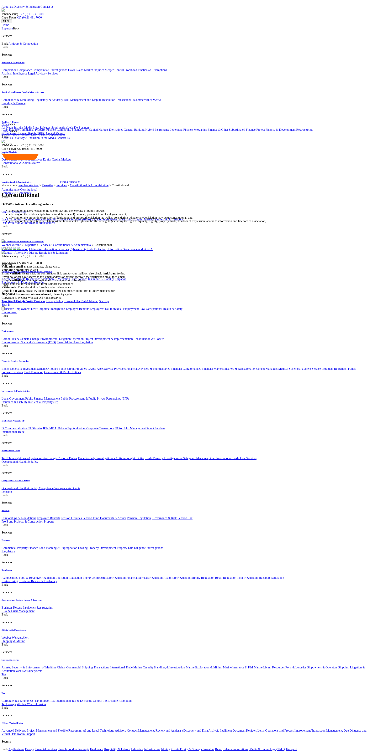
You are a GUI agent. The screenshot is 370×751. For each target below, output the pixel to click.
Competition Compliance (17, 70)
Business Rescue (12, 607)
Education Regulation (69, 577)
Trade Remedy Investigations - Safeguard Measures (176, 458)
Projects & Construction (28, 521)
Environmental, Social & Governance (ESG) (29, 342)
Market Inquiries (94, 70)
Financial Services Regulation (75, 342)
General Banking (134, 129)
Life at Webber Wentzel (16, 134)
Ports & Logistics (295, 667)
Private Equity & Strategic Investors (192, 749)
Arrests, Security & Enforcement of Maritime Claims (34, 667)
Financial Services (46, 749)
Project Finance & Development (275, 129)
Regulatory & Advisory (48, 99)
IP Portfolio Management (130, 428)
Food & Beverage (78, 749)
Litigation (120, 279)
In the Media (48, 138)
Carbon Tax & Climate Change (21, 338)
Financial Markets (213, 368)
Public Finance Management (42, 398)
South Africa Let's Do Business (70, 127)
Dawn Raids (75, 70)
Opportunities (56, 134)
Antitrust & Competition (23, 43)
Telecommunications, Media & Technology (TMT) (254, 749)
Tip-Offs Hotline (12, 301)
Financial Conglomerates (186, 368)
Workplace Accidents (67, 488)
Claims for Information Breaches (49, 249)
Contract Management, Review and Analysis (154, 730)
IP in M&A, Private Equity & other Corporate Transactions (78, 428)
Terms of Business (34, 301)
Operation (77, 338)
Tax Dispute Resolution (117, 700)
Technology (9, 704)
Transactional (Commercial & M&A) (138, 99)
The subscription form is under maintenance (80, 290)
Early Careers (39, 134)
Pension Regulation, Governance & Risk (152, 518)
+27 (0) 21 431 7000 (29, 17)
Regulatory (8, 551)
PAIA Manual (89, 301)
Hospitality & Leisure (117, 749)
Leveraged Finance (181, 129)
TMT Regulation (247, 577)
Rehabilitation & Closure (149, 338)
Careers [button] (6, 131)
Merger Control (114, 70)
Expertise (47, 185)
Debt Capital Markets (95, 129)
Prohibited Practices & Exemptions (145, 70)
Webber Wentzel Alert (15, 637)
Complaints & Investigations (50, 70)
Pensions (7, 491)
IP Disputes (35, 428)
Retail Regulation (225, 577)
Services (61, 185)
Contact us (46, 6)
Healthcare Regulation (177, 577)
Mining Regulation (202, 577)
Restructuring (304, 129)
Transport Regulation (271, 577)
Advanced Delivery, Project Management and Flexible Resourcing (42, 730)
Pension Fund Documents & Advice (104, 518)
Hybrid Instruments (157, 129)
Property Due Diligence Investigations (140, 547)
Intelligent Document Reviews (238, 730)
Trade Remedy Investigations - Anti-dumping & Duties (111, 458)
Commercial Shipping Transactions (87, 667)
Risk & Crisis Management (18, 611)
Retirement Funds (345, 368)
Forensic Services (12, 372)
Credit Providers (77, 368)
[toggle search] (3, 153)
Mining (165, 749)
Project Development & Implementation (108, 338)
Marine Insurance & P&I (238, 667)
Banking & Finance (13, 103)
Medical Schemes (289, 368)
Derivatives (116, 129)
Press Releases (41, 127)
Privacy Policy (54, 301)
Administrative (10, 189)
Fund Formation (33, 372)
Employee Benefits (77, 308)
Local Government (13, 398)
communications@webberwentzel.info (150, 276)
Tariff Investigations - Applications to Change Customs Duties (39, 458)
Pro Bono (7, 521)
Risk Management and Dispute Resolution (89, 99)
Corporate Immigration (51, 308)
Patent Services (155, 428)
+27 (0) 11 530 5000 (31, 14)
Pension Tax (185, 518)
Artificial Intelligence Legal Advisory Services (30, 73)
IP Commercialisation (15, 428)
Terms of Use (72, 301)
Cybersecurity (78, 249)
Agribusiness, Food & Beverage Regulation (28, 577)
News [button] (5, 124)
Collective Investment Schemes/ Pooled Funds (38, 368)
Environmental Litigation (55, 338)
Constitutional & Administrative (89, 185)
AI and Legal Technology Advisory (104, 730)
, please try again (23, 290)
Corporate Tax (10, 700)
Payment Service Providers (316, 368)
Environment (9, 312)
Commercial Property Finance (37, 129)
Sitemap (104, 301)
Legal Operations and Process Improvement (284, 730)
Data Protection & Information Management (23, 241)
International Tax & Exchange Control (79, 700)
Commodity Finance (69, 129)
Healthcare (96, 749)
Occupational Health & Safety (164, 308)
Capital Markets (9, 152)
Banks (5, 368)
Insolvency (29, 607)
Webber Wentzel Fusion (31, 704)
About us (7, 6)
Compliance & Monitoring (18, 99)
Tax (4, 674)
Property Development (102, 547)
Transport (291, 749)
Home (5, 25)
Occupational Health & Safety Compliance (28, 488)
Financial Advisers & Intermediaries (148, 368)
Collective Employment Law (19, 308)
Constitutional (28, 189)
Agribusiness (16, 749)
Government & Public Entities (62, 372)
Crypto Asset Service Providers (107, 368)
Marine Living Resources (269, 667)
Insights (19, 127)
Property (49, 521)
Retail (218, 749)
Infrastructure (152, 749)
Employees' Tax (99, 308)
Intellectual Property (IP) (43, 402)
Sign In (6, 304)
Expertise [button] (7, 28)
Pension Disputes (71, 518)
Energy (29, 749)
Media (28, 127)
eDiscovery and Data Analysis (200, 730)
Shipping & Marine (13, 641)
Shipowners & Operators (322, 667)
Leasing (83, 547)
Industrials (137, 749)
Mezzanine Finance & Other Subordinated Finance (225, 129)
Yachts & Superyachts (28, 670)
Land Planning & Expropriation (58, 547)
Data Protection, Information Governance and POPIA (120, 249)
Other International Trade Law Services (232, 458)
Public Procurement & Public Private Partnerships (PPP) (95, 398)
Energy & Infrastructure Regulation (104, 577)
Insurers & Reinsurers (237, 368)
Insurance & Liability (101, 279)
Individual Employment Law (127, 308)
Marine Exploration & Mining (204, 667)
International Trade (13, 431)
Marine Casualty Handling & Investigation (159, 667)
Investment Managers (264, 368)
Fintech (62, 749)
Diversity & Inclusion (26, 6)
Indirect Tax (47, 700)
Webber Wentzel (28, 185)
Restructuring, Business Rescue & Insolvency (29, 581)
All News (7, 127)
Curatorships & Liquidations (19, 518)
